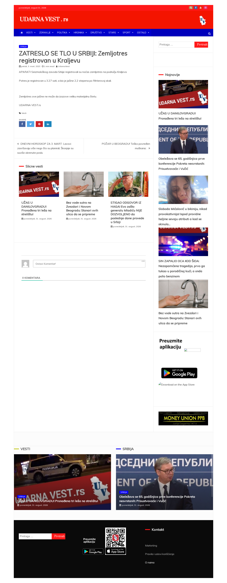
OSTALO (141, 32)
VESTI (29, 32)
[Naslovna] (21, 32)
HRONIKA (79, 32)
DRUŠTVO (96, 32)
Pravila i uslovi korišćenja (159, 554)
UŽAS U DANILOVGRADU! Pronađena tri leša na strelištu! (36, 208)
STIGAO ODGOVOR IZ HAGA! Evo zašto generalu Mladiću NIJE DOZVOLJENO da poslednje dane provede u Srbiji (127, 212)
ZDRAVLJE (45, 32)
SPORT (126, 32)
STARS (112, 32)
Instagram (205, 7)
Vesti (24, 113)
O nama (149, 562)
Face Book (195, 7)
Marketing (151, 545)
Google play (191, 7)
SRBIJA (23, 46)
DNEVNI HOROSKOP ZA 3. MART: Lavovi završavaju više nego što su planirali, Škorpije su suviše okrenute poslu (45, 148)
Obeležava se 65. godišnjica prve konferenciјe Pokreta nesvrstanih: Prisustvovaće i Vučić (182, 164)
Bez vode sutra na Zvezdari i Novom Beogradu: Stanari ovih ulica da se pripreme (82, 208)
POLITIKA (62, 32)
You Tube (200, 7)
